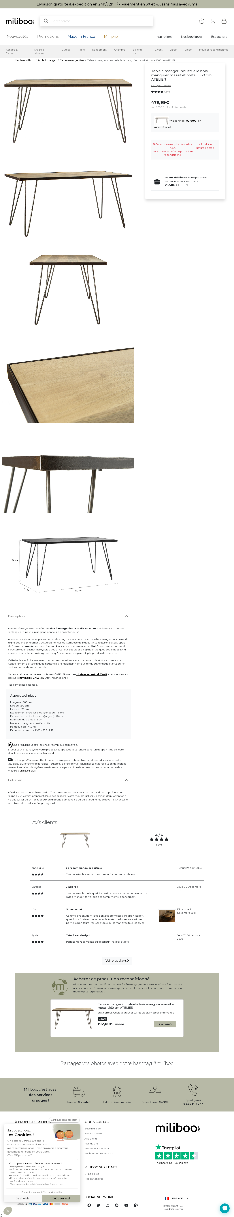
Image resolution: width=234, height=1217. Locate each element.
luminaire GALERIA (31, 677)
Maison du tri (50, 753)
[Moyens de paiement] (47, 1204)
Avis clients (90, 1138)
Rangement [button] (99, 49)
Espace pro (219, 36)
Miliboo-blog (91, 1173)
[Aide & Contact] (202, 21)
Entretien (15, 780)
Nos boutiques (191, 36)
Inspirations (164, 36)
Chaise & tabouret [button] (39, 51)
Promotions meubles (96, 1148)
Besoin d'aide (92, 1128)
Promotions (48, 36)
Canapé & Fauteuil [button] (12, 51)
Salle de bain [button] (138, 51)
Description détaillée (161, 85)
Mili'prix (111, 36)
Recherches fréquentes (98, 1153)
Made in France (81, 36)
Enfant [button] (159, 49)
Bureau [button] (66, 49)
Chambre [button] (119, 49)
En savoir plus (27, 770)
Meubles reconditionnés (213, 49)
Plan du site (91, 1143)
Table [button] (81, 49)
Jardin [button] (173, 49)
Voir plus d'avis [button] (116, 960)
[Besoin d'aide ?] (225, 1208)
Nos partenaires (93, 1178)
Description (16, 616)
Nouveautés (17, 36)
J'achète (164, 1024)
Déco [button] (188, 49)
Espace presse (93, 1133)
